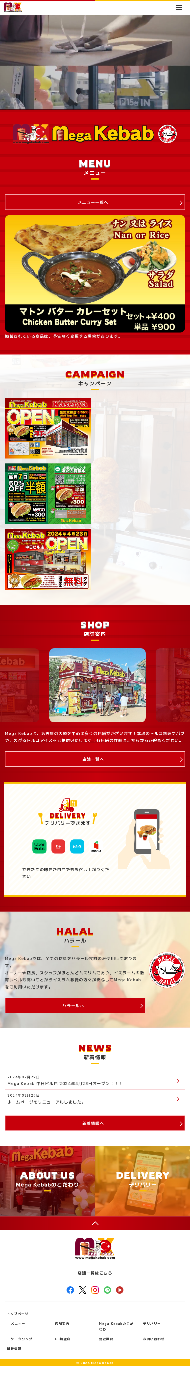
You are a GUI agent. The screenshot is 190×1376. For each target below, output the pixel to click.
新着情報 (14, 1348)
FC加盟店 (63, 1338)
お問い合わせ (154, 1338)
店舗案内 (62, 1323)
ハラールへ (73, 1005)
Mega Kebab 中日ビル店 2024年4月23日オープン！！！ (65, 1083)
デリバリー (152, 1323)
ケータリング (22, 1338)
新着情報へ (93, 1123)
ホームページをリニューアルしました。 (46, 1102)
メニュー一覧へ (93, 202)
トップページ (18, 1313)
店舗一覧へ (93, 759)
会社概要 (106, 1338)
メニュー (18, 1323)
